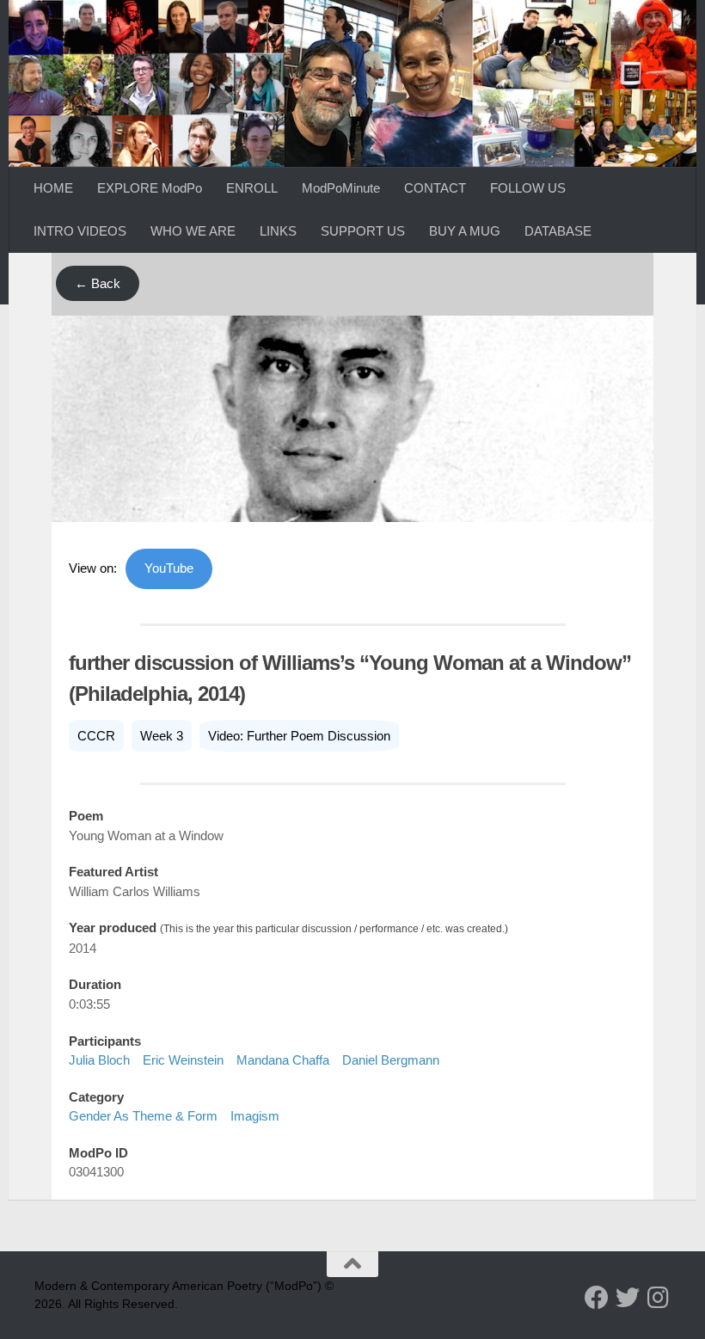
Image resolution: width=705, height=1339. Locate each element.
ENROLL (252, 188)
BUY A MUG (464, 231)
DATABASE (558, 231)
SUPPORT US (363, 231)
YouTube (168, 568)
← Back (97, 283)
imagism (254, 1116)
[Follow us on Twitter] (628, 1298)
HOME (53, 188)
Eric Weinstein (183, 1060)
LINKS (278, 231)
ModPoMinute (341, 188)
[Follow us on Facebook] (597, 1298)
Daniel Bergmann (390, 1060)
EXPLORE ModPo (149, 188)
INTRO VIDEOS (80, 231)
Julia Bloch (99, 1060)
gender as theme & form (143, 1116)
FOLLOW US (528, 188)
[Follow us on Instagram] (659, 1298)
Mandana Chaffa (282, 1060)
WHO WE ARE (193, 231)
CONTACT (435, 188)
